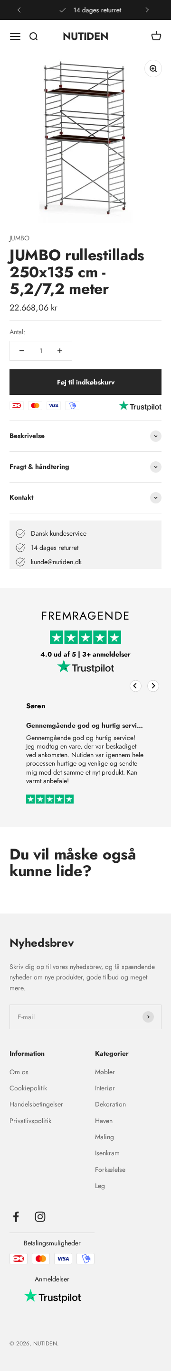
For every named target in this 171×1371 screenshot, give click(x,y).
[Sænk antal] (22, 350)
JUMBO (19, 238)
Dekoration (110, 1104)
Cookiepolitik (28, 1088)
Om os (19, 1072)
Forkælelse (110, 1169)
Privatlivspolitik (30, 1120)
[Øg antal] (60, 350)
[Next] (153, 686)
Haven (104, 1120)
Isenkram (107, 1153)
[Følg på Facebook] (16, 1216)
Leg (100, 1185)
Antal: (17, 332)
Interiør (105, 1088)
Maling (104, 1137)
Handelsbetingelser (36, 1104)
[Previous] (136, 686)
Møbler (105, 1072)
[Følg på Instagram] (40, 1216)
